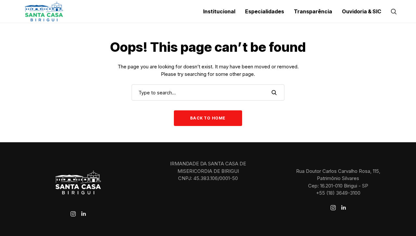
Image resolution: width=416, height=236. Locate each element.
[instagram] (73, 213)
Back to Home (208, 118)
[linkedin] (83, 214)
